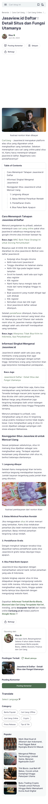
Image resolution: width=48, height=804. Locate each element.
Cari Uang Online (11, 718)
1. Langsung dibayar (19, 194)
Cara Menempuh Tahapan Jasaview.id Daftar (25, 173)
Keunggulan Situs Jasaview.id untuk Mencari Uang (24, 188)
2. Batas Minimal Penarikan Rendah (27, 198)
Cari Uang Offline (28, 712)
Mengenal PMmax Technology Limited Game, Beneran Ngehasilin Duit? (28, 757)
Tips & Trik (25, 724)
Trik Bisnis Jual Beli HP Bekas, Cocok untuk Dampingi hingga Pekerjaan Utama (29, 772)
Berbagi (11, 52)
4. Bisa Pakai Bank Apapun (22, 207)
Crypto (26, 718)
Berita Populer (10, 712)
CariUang (6, 140)
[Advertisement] (24, 82)
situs (23, 521)
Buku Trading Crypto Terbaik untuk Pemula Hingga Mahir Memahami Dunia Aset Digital (31, 787)
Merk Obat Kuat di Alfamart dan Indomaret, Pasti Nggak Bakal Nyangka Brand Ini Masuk (31, 743)
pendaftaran (16, 313)
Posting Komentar (15, 45)
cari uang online (26, 228)
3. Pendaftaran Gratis (20, 203)
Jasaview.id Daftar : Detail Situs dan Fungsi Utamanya (21, 378)
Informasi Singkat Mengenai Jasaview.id (20, 181)
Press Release (10, 724)
